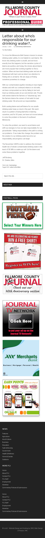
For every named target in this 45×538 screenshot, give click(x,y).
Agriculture (5, 436)
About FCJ (5, 473)
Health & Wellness (8, 454)
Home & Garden (7, 456)
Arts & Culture (6, 439)
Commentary (13, 165)
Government (6, 451)
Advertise (5, 485)
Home (4, 470)
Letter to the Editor (15, 167)
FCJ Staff (5, 479)
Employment (6, 482)
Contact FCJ (6, 476)
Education (5, 445)
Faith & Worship (7, 448)
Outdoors (5, 459)
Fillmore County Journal (22, 12)
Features (5, 433)
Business (5, 442)
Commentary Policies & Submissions (14, 487)
